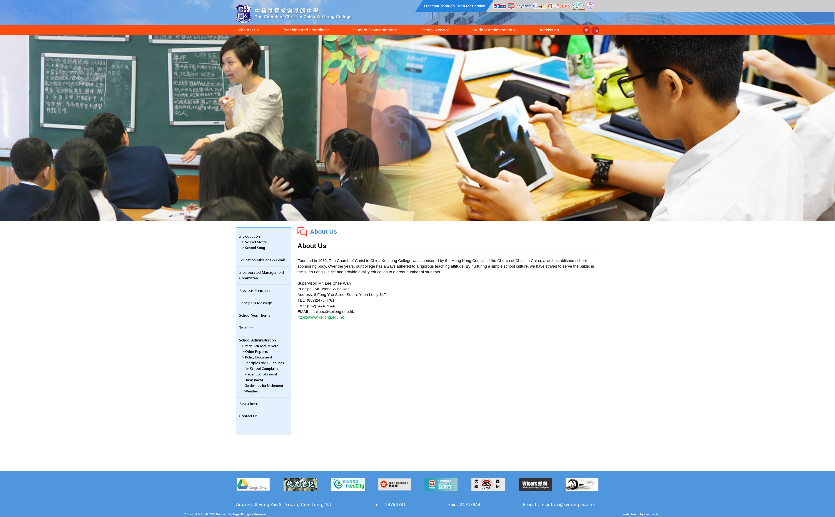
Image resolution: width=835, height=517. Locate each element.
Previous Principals (254, 290)
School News (433, 30)
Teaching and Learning (304, 30)
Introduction (249, 236)
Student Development (373, 30)
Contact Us (248, 416)
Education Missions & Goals (262, 260)
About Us (247, 30)
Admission (549, 30)
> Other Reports (255, 352)
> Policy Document (257, 357)
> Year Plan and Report (260, 346)
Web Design (631, 514)
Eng (595, 30)
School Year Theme (254, 315)
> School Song (253, 248)
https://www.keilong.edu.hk (320, 317)
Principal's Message (255, 303)
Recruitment (249, 403)
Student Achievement (492, 30)
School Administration (257, 340)
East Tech (651, 514)
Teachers (246, 328)
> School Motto (254, 242)
